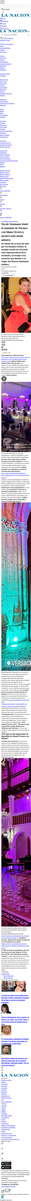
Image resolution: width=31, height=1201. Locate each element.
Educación (3, 84)
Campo (2, 60)
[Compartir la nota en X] (4, 350)
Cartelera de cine (5, 143)
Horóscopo (3, 127)
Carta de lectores (5, 159)
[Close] (2, 1068)
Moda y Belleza (4, 135)
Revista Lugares (5, 174)
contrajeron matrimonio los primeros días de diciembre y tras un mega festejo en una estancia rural (15, 359)
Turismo (2, 123)
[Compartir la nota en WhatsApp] (4, 345)
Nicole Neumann (8, 976)
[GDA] (6, 1192)
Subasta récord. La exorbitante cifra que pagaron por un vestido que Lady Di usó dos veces (15, 946)
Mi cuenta (5, 29)
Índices (2, 68)
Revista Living (4, 176)
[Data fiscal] (2, 1198)
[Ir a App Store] (6, 1169)
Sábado (2, 163)
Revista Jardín (4, 180)
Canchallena (4, 115)
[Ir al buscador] (3, 12)
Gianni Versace (8, 978)
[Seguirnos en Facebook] (2, 1144)
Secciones (5, 21)
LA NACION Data (5, 48)
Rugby (2, 111)
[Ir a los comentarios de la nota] (4, 342)
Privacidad (12, 1186)
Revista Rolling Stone (6, 178)
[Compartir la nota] (2, 345)
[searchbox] (15, 35)
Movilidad (3, 66)
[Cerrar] (28, 31)
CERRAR (2, 1)
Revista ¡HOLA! (4, 172)
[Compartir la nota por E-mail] (6, 350)
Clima (1, 46)
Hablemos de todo (6, 93)
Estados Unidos (5, 74)
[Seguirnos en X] (2, 1149)
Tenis (1, 113)
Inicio (3, 19)
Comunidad (3, 88)
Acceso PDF (3, 151)
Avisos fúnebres (5, 155)
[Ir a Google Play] (6, 1165)
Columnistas (4, 101)
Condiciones (5, 1186)
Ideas (1, 165)
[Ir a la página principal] (15, 16)
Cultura (2, 86)
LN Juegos (3, 121)
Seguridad (3, 82)
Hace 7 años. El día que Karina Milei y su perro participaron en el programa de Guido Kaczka (15, 475)
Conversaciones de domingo (9, 161)
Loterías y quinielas (6, 131)
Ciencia (2, 91)
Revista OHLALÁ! (5, 170)
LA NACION (5, 221)
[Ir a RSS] (2, 1159)
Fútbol (2, 109)
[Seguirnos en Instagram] (2, 1154)
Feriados (2, 129)
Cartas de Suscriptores (7, 103)
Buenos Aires (4, 80)
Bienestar (3, 90)
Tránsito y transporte (6, 44)
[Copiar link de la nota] (2, 347)
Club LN (4, 26)
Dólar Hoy (3, 58)
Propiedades (4, 62)
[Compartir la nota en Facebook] (2, 350)
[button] (15, 124)
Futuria (2, 56)
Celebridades (5, 974)
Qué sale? (3, 141)
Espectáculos (13, 221)
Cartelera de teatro (6, 145)
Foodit (4, 24)
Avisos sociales (4, 157)
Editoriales (3, 99)
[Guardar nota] (2, 342)
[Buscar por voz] (28, 34)
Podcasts (3, 133)
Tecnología (3, 125)
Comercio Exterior (5, 64)
